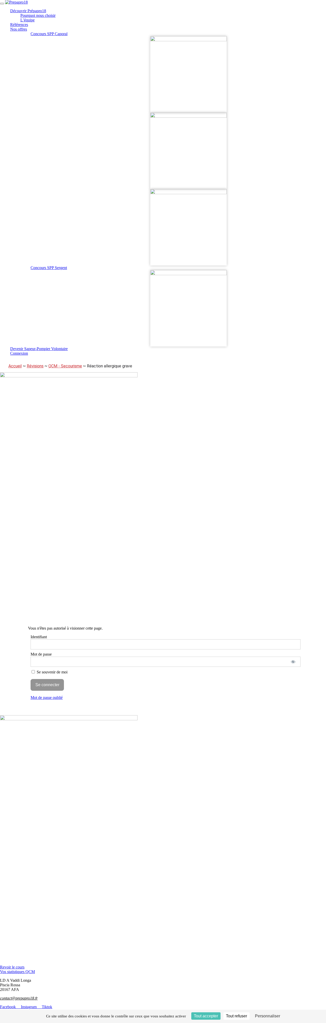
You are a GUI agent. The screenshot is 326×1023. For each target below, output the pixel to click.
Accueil (15, 366)
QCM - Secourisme (65, 366)
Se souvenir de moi (51, 672)
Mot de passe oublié (47, 697)
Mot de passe (41, 654)
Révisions (35, 366)
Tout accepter (206, 1016)
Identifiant (39, 637)
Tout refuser (236, 1016)
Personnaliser (267, 1016)
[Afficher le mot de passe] (293, 662)
